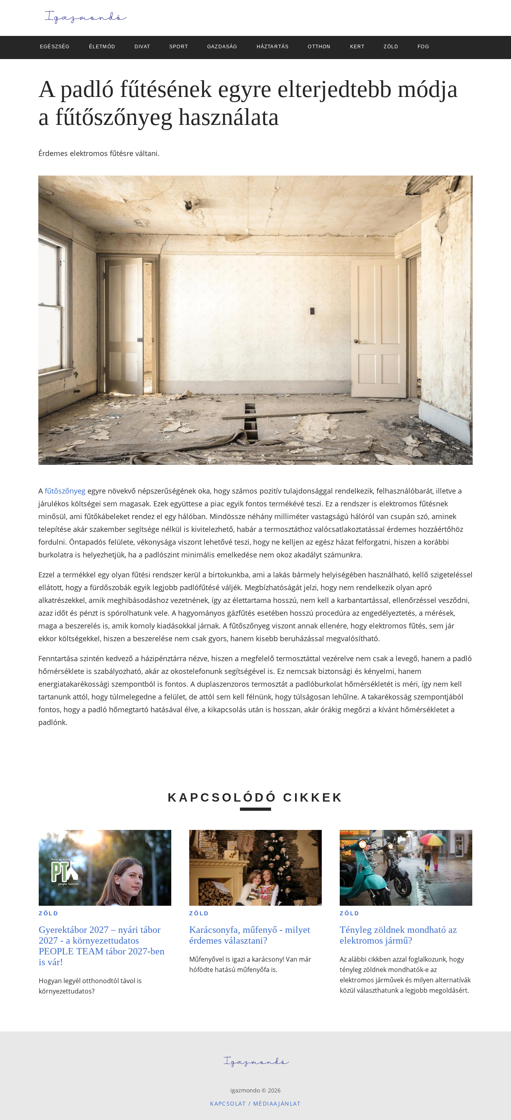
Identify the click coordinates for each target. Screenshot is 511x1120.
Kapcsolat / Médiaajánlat (255, 1103)
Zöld (49, 913)
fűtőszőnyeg (65, 491)
